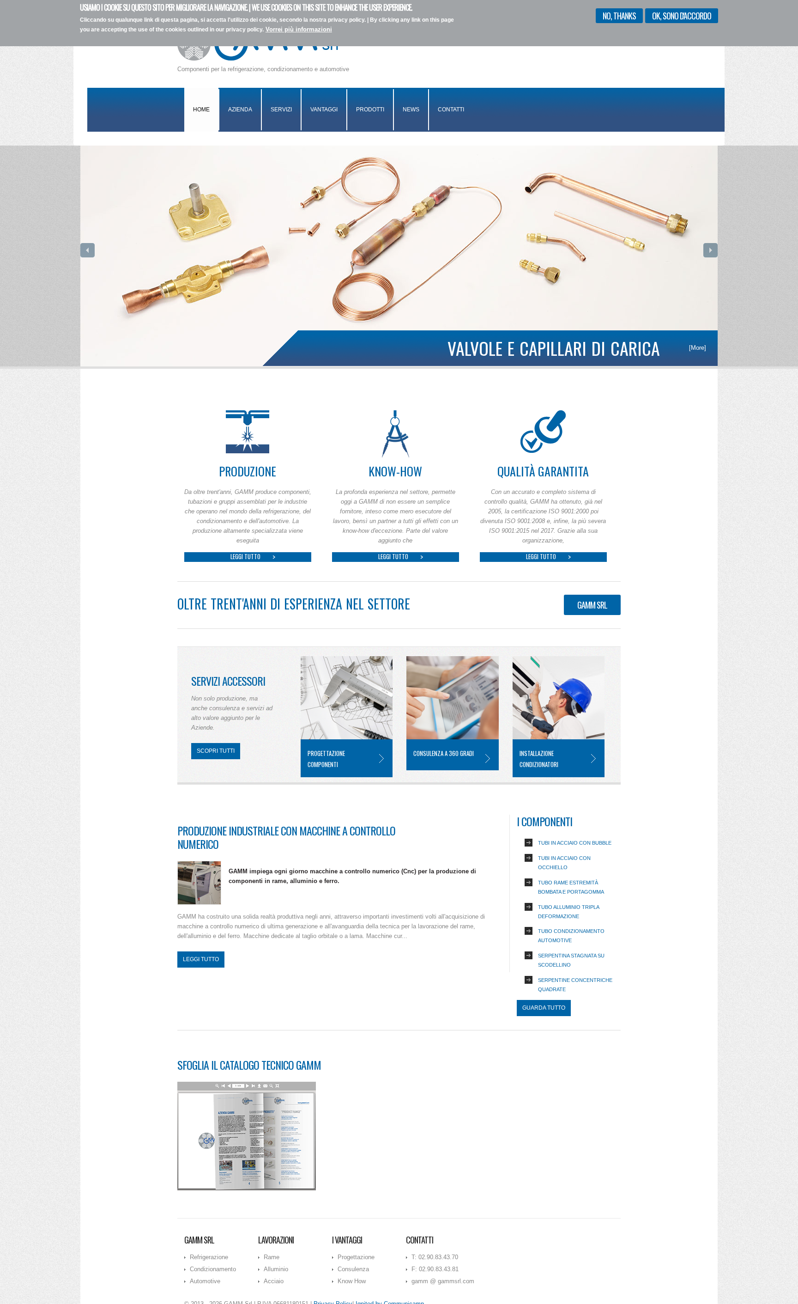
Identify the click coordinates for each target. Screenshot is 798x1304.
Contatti (451, 109)
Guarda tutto (543, 1008)
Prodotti (370, 109)
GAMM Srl (592, 605)
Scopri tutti (216, 751)
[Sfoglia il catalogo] (246, 1135)
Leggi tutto (245, 556)
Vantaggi (324, 109)
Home (201, 109)
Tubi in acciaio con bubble (574, 843)
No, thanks (619, 16)
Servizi (281, 109)
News (411, 109)
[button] (87, 250)
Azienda (240, 109)
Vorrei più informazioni (299, 29)
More (381, 758)
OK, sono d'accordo (681, 16)
